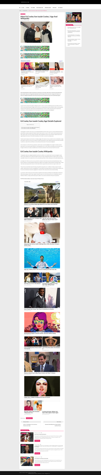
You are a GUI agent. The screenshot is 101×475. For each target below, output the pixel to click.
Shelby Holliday (27, 178)
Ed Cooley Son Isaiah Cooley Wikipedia (28, 128)
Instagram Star (39, 7)
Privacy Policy (33, 472)
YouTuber (33, 7)
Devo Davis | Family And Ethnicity (40, 434)
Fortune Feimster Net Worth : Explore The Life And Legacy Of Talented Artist (74, 44)
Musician (54, 7)
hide (33, 124)
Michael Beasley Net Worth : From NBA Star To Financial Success (74, 28)
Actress (27, 7)
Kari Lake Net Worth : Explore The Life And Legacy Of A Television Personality (74, 40)
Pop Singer (60, 7)
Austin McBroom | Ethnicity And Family (41, 458)
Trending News (48, 7)
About (20, 472)
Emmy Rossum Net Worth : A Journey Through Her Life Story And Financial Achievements (74, 31)
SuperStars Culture (25, 2)
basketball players (29, 418)
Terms (26, 472)
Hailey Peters (41, 178)
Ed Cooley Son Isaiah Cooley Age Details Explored (30, 127)
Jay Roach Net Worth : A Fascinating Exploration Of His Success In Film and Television (74, 35)
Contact (23, 472)
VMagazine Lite (47, 473)
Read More (37, 440)
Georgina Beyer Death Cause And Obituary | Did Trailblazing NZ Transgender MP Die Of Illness (49, 446)
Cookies (29, 472)
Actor (22, 7)
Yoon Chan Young (33, 178)
